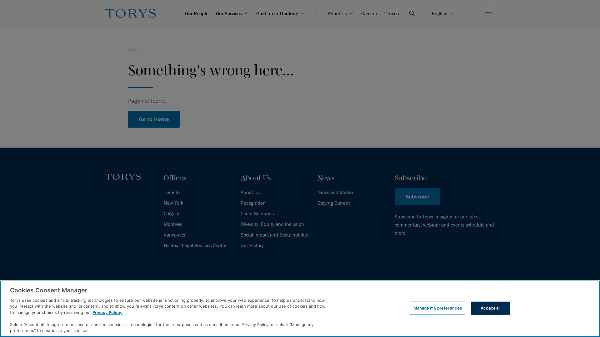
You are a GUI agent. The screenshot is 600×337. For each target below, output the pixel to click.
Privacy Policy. (107, 312)
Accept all (490, 307)
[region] (300, 308)
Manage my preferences (437, 307)
